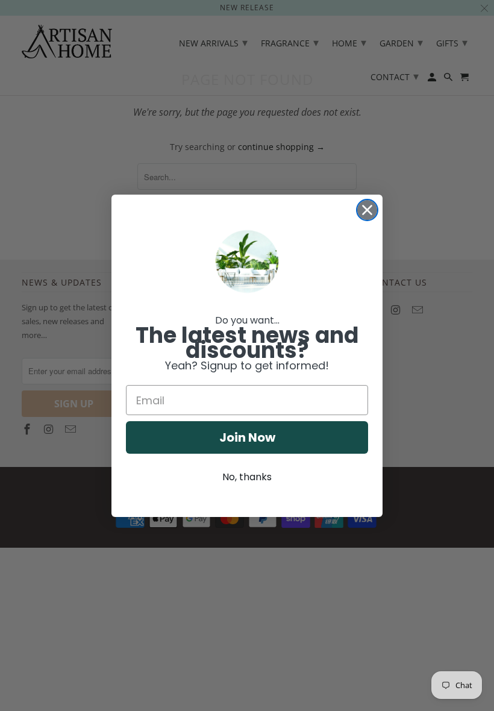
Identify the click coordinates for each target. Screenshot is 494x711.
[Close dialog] (367, 210)
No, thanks (247, 477)
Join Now (247, 437)
